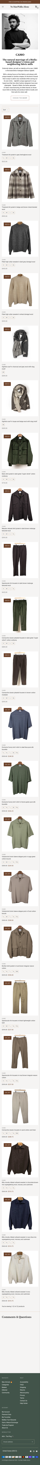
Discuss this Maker (20, 98)
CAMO (4, 152)
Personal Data (6, 1414)
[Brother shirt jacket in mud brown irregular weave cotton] (20, 943)
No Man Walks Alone (24, 1460)
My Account (6, 1412)
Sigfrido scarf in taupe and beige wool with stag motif (19, 421)
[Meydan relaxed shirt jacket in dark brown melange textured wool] (20, 505)
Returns (22, 1390)
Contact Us (23, 1401)
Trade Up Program (8, 1425)
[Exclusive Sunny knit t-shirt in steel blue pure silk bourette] (20, 724)
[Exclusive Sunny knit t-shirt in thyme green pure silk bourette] (20, 779)
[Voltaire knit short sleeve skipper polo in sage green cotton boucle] (20, 834)
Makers (4, 1387)
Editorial (4, 1390)
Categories (5, 1385)
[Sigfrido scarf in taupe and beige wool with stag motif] (20, 398)
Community (5, 1393)
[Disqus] (20, 1346)
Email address (8, 1439)
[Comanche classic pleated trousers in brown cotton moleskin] (20, 669)
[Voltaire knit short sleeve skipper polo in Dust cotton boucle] (20, 888)
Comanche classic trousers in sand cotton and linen (19, 1130)
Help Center (24, 1403)
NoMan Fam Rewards (9, 1420)
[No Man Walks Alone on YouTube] (37, 1451)
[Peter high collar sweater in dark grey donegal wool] (20, 239)
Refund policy (24, 1393)
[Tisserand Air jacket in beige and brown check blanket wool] (20, 184)
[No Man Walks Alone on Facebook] (31, 1451)
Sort (4, 110)
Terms (22, 1398)
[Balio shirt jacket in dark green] (20, 451)
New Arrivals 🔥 (7, 1382)
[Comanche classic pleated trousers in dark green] (20, 615)
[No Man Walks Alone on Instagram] (34, 1451)
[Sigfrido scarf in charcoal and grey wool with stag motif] (20, 344)
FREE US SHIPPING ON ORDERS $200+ (20, 2)
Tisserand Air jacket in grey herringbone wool (16, 155)
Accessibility (24, 1382)
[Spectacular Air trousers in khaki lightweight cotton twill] (20, 998)
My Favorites (6, 1417)
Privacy (22, 1395)
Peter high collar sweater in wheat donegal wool (17, 314)
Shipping (23, 1387)
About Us (5, 1428)
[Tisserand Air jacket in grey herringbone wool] (20, 132)
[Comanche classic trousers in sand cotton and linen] (20, 1107)
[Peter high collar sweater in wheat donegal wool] (20, 291)
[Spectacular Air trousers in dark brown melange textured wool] (20, 560)
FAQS (22, 1385)
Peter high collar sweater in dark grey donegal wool (18, 262)
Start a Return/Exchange (10, 1422)
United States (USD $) (10, 1451)
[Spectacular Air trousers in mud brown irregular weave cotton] (20, 1052)
